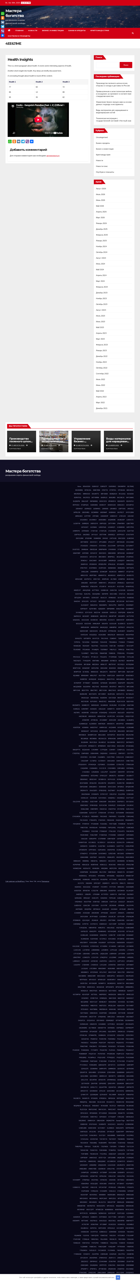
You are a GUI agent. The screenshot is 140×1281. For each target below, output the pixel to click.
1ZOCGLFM (121, 531)
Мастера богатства (22, 471)
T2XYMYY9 (103, 1139)
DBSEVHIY (93, 779)
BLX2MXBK (111, 742)
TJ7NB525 (121, 1146)
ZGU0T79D (130, 1261)
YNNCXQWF (102, 1247)
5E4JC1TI (104, 598)
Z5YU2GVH (84, 1258)
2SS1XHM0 (130, 542)
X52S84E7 (130, 1217)
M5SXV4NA (130, 968)
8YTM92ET (86, 683)
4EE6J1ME (78, 579)
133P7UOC (122, 508)
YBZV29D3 (121, 1239)
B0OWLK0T (85, 731)
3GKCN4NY (93, 560)
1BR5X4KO (78, 516)
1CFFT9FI (87, 516)
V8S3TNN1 (94, 1180)
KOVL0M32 (112, 939)
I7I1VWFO (104, 887)
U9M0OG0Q (92, 1161)
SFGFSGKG (93, 1124)
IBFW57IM (86, 890)
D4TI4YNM (130, 772)
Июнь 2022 (100, 385)
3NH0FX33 (84, 564)
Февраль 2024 (102, 287)
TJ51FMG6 (104, 1146)
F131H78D (121, 816)
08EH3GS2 (130, 490)
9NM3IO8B (111, 701)
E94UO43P (102, 801)
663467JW (130, 612)
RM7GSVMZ (93, 1109)
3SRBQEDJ (130, 564)
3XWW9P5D (94, 572)
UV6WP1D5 (85, 1172)
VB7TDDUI (120, 1180)
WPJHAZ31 (110, 1206)
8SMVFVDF (120, 675)
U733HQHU (130, 1158)
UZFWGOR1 (84, 1176)
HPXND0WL (111, 876)
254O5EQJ (111, 534)
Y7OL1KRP (130, 1235)
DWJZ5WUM (85, 794)
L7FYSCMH (77, 954)
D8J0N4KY (121, 776)
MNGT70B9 (81, 987)
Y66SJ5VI (112, 1235)
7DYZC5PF (130, 646)
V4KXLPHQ (121, 1176)
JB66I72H (130, 909)
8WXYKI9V (130, 679)
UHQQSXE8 (102, 1165)
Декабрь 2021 (101, 408)
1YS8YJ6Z (94, 531)
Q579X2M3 (130, 1068)
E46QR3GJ (111, 798)
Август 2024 (101, 258)
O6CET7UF (92, 1017)
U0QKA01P (112, 1154)
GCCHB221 (92, 842)
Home (79, 486)
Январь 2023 (101, 350)
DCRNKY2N (121, 779)
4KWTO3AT (93, 583)
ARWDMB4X (129, 724)
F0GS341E (103, 816)
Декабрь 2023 (101, 293)
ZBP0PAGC (93, 1261)
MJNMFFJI (102, 983)
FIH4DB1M (121, 824)
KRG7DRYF (84, 942)
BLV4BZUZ (102, 742)
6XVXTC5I (95, 638)
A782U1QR (93, 712)
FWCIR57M (130, 831)
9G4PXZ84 (111, 694)
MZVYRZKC (113, 991)
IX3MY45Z (96, 902)
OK (118, 1277)
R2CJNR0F (112, 1094)
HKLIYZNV (102, 872)
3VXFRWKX (93, 568)
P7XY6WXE (130, 1043)
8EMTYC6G (77, 668)
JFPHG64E (104, 913)
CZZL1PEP (104, 772)
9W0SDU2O (95, 705)
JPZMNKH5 (76, 920)
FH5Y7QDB (112, 824)
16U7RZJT (120, 512)
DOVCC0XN (112, 787)
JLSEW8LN (103, 916)
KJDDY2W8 (121, 935)
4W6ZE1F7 (77, 590)
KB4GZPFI (92, 931)
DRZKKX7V (84, 790)
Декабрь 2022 (101, 356)
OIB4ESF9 (93, 1024)
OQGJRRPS (112, 1031)
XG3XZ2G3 (112, 1224)
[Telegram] (2, 26)
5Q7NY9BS (93, 609)
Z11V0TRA (95, 1254)
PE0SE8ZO (112, 1046)
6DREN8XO (130, 620)
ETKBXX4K (102, 813)
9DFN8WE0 (121, 690)
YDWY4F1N (86, 1243)
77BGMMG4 (113, 642)
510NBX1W (104, 590)
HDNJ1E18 (85, 865)
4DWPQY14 (121, 575)
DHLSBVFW (102, 783)
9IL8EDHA (103, 698)
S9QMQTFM (110, 1120)
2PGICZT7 (111, 542)
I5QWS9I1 (78, 887)
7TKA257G (103, 657)
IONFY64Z (121, 894)
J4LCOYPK (130, 905)
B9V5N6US (82, 735)
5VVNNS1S (79, 612)
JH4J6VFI (113, 913)
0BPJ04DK (104, 494)
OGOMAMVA (129, 1020)
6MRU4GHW (85, 627)
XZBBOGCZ (103, 1232)
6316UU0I (105, 612)
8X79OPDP (77, 683)
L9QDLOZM (104, 954)
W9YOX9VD (84, 1198)
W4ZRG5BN (111, 1195)
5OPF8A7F (84, 609)
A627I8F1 (77, 712)
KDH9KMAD (102, 931)
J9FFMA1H (96, 909)
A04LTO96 (130, 705)
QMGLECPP (130, 1083)
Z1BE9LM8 (104, 1254)
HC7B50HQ (130, 861)
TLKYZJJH (130, 1146)
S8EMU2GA (130, 1117)
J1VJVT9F (104, 905)
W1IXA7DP (84, 1195)
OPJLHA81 (102, 1031)
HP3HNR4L (101, 876)
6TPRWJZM (112, 631)
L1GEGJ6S (77, 950)
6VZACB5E (102, 635)
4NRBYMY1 (102, 583)
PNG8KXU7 (130, 1050)
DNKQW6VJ (93, 787)
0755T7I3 (105, 490)
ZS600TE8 (120, 1269)
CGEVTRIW (111, 757)
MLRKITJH (120, 983)
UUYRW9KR (130, 1169)
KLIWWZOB (85, 939)
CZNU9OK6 (95, 772)
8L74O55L (86, 672)
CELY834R (92, 757)
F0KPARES (112, 816)
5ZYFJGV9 (88, 612)
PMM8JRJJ (120, 1050)
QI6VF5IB (94, 1083)
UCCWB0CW (111, 1161)
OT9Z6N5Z (130, 1031)
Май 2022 (100, 391)
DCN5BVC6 (102, 779)
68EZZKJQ (103, 616)
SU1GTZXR (84, 1135)
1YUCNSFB (112, 531)
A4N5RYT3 (110, 709)
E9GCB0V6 (112, 801)
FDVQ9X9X (76, 824)
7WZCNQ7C (77, 661)
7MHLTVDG (94, 653)
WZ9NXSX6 (102, 1213)
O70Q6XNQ (102, 1017)
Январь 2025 (101, 241)
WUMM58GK (109, 1209)
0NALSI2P (85, 501)
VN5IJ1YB (93, 1187)
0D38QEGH (113, 494)
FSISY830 (94, 831)
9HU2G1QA (85, 698)
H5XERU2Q (120, 857)
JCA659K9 (77, 913)
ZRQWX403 (112, 1269)
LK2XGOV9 (85, 961)
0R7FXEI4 (76, 505)
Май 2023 (100, 327)
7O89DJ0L (112, 653)
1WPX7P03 (130, 527)
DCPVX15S (111, 779)
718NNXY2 (121, 638)
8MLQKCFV (104, 672)
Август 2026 (101, 189)
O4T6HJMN (83, 1017)
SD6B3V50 (83, 1124)
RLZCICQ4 (83, 1109)
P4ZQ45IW (93, 1043)
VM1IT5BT (85, 1187)
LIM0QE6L (130, 957)
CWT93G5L (130, 768)
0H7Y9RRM (95, 497)
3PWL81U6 (111, 564)
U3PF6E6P (84, 1158)
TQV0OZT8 (121, 1150)
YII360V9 (122, 1243)
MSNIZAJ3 (84, 991)
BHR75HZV (130, 738)
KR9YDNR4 (130, 939)
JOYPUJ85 (120, 916)
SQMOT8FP (120, 1132)
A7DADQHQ (103, 712)
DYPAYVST (104, 794)
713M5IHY (113, 638)
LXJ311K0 (84, 968)
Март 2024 (100, 281)
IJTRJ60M (96, 894)
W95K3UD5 (130, 1195)
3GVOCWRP (103, 560)
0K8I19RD (112, 497)
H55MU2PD (111, 857)
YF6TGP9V (95, 1243)
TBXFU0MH (112, 1143)
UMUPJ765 (130, 1165)
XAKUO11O (103, 1221)
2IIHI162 (105, 538)
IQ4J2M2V (130, 894)
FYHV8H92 (112, 835)
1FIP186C (95, 516)
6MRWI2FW (94, 627)
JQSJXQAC (86, 920)
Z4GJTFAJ (121, 1254)
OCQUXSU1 (91, 1020)
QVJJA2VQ (120, 1091)
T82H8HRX (121, 1139)
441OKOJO (112, 572)
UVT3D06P (103, 1172)
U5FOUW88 (111, 1158)
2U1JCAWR (111, 546)
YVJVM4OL (111, 1250)
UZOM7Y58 (93, 1176)
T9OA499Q (93, 1143)
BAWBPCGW (92, 735)
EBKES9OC (84, 805)
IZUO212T (121, 902)
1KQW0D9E (112, 520)
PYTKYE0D (121, 1061)
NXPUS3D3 (121, 1009)
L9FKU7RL (95, 954)
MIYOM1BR (93, 983)
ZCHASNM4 (103, 1261)
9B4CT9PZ (93, 690)
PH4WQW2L (85, 1050)
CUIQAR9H (84, 768)
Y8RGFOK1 (94, 1239)
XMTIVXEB (102, 1228)
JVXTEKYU (94, 924)
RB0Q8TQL (83, 1102)
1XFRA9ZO (85, 531)
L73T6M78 (130, 950)
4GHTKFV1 (88, 579)
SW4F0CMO (121, 1135)
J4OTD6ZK (79, 909)
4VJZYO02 (120, 586)
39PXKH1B (121, 553)
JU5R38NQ (76, 924)
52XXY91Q (78, 594)
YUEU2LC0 (92, 1250)
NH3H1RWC (112, 1002)
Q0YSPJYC (112, 1065)
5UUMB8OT (130, 609)
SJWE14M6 (82, 1128)
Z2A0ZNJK (112, 1254)
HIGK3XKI (121, 868)
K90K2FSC (101, 928)
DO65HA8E (102, 787)
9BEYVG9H (103, 690)
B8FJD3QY (130, 731)
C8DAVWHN (94, 753)
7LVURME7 (85, 653)
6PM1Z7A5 (130, 627)
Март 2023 (100, 339)
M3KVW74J (120, 968)
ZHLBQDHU (94, 1265)
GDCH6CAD (111, 842)
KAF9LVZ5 (84, 931)
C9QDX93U (103, 753)
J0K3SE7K (130, 902)
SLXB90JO (110, 1128)
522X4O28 (130, 590)
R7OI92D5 (94, 1098)
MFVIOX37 (92, 979)
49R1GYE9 (84, 575)
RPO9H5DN (93, 1113)
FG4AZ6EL (103, 824)
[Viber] (2, 31)
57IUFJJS (122, 594)
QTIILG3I (102, 1091)
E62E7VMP (94, 801)
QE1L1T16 (84, 1080)
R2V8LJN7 (121, 1094)
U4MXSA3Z (93, 1158)
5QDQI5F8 (101, 609)
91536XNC (95, 683)
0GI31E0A (130, 494)
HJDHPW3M (84, 872)
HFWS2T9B (130, 865)
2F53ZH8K (88, 538)
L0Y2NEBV (130, 946)
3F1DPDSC (130, 557)
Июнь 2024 (100, 264)
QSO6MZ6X (94, 1091)
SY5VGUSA (84, 1139)
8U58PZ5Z (83, 679)
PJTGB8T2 (94, 1050)
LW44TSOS (121, 965)
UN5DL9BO (83, 1169)
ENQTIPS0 (112, 809)
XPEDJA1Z (111, 1228)
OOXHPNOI (84, 1031)
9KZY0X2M (84, 701)
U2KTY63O (130, 1154)
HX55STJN (95, 879)
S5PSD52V (103, 1117)
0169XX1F (95, 486)
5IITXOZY (93, 601)
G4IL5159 (84, 839)
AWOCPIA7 (94, 727)
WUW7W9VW (119, 1209)
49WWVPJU (102, 575)
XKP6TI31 (93, 1228)
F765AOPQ (93, 820)
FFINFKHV (85, 824)
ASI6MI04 (85, 727)
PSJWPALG (92, 1057)
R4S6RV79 (85, 1098)
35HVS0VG (102, 553)
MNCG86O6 (130, 983)
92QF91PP (121, 683)
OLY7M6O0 (92, 1028)
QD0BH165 (121, 1076)
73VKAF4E (103, 642)
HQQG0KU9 (120, 876)
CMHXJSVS (120, 761)
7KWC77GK (130, 649)
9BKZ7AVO (112, 690)
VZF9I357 (130, 1191)
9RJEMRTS (76, 705)
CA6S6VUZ (112, 753)
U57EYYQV (102, 1158)
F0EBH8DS (94, 816)
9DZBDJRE (83, 694)
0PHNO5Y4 (112, 501)
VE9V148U (103, 1183)
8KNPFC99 (77, 672)
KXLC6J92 (76, 946)
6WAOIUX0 (120, 635)
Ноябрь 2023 (101, 298)
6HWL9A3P (96, 623)
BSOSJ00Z (120, 746)
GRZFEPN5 (111, 850)
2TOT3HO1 (102, 546)
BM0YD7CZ (120, 742)
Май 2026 (100, 206)
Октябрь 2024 (101, 252)
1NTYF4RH (111, 523)
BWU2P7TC (76, 750)
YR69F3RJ (130, 1247)
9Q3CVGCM (121, 701)
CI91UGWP (84, 761)
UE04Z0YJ (130, 1161)
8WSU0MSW (120, 679)
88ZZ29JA (95, 664)
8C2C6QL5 (121, 664)
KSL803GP (102, 942)
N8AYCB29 (112, 998)
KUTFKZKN (111, 942)
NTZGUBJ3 (84, 1009)
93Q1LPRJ (130, 683)
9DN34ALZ (130, 690)
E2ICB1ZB (93, 798)
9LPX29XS (93, 701)
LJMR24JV (76, 961)
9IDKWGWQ (95, 698)
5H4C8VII (77, 601)
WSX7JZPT (90, 1209)
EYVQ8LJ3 (85, 816)
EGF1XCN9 (103, 805)
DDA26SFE (130, 779)
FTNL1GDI (112, 831)
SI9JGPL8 (120, 1124)
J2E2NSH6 (112, 905)
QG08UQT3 (121, 1080)
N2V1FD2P (85, 994)
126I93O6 (105, 508)
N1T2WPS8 (76, 994)
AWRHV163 (103, 727)
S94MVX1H (91, 1120)
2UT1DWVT (130, 546)
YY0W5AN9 (77, 1254)
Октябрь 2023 (101, 304)
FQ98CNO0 (130, 827)
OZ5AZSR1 (120, 1035)
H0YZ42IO (120, 853)
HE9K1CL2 (103, 865)
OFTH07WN (119, 1020)
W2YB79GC (93, 1195)
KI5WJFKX (103, 935)
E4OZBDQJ (121, 798)
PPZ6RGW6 (111, 1054)
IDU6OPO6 (112, 890)
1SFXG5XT (84, 527)
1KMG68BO (102, 520)
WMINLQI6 (120, 1202)
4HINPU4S (105, 579)
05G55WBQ (79, 490)
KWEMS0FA (121, 942)
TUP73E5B (130, 1150)
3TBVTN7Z (83, 568)
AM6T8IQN (101, 724)
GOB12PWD (130, 846)
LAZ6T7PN (130, 954)
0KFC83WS (130, 497)
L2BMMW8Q (95, 950)
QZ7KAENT (103, 1094)
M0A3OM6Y (102, 968)
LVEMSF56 (112, 965)
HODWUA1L (83, 876)
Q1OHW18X (121, 1065)
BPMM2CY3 (92, 746)
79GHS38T (85, 646)
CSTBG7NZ (120, 764)
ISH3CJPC (95, 898)
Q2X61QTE (84, 1068)
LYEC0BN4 (93, 968)
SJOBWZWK (129, 1124)
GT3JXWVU (130, 850)
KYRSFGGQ (94, 946)
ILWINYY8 (113, 894)
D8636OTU (112, 776)
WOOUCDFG (101, 1206)
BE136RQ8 (84, 738)
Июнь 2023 (100, 322)
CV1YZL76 (102, 768)
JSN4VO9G (120, 920)
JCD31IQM (86, 913)
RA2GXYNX (130, 1098)
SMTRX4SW (130, 1128)
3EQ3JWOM (121, 557)
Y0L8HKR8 (77, 1235)
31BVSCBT (130, 549)
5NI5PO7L (121, 605)
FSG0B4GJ (86, 831)
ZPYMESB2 (102, 1269)
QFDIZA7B (101, 1080)
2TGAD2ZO (84, 546)
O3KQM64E (112, 1013)
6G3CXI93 (87, 623)
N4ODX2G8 (112, 994)
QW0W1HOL (130, 1091)
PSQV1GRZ (101, 1057)
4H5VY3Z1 (96, 579)
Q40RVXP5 (103, 1068)
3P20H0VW (93, 564)
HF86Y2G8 (120, 865)
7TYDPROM (112, 657)
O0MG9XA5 (93, 1013)
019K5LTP (103, 486)
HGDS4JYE (87, 868)
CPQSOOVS (82, 764)
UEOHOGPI (84, 1165)
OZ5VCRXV (130, 1035)
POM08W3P (83, 1054)
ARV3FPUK (120, 724)
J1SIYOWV (95, 905)
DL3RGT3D (120, 783)
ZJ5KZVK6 (111, 1265)
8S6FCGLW (111, 675)
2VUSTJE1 (76, 549)
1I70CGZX (122, 516)
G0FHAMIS (130, 835)
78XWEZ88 (77, 646)
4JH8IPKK (121, 579)
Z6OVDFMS (93, 1258)
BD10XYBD (120, 735)
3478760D (85, 553)
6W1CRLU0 (111, 635)
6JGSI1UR (112, 623)
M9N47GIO (130, 972)
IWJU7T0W (87, 902)
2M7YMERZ (84, 542)
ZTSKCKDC (83, 1272)
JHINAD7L (121, 913)
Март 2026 (100, 217)
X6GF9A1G (93, 1221)
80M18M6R (104, 661)
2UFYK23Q (120, 546)
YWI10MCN (120, 1250)
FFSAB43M (94, 824)
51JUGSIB (121, 590)
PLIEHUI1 (112, 1050)
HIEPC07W (113, 868)
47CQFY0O (130, 572)
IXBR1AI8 (104, 902)
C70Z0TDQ (76, 753)
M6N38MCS (85, 972)
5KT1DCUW (120, 601)
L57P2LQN (113, 950)
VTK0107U (130, 1187)
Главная (19, 31)
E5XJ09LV (85, 801)
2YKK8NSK (112, 549)
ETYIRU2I (111, 813)
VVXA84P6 (103, 1191)
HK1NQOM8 (94, 872)
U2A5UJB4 (121, 1154)
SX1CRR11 (130, 1135)
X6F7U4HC (84, 1221)
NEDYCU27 (93, 1002)
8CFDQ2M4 (130, 664)
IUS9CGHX (130, 898)
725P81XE (130, 638)
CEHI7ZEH (83, 757)
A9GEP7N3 (130, 712)
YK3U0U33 (130, 1243)
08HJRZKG (77, 494)
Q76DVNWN (111, 1072)
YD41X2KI (130, 1239)
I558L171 (122, 883)
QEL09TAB (93, 1080)
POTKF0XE (101, 1054)
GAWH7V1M (83, 842)
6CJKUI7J (111, 620)
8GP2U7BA (95, 668)
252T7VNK (102, 534)
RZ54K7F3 (121, 1113)
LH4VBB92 (121, 957)
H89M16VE (77, 861)
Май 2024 (100, 270)
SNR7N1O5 (84, 1132)
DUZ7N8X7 (111, 790)
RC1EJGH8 (101, 1102)
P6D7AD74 (111, 1043)
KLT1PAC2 (103, 939)
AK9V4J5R (112, 720)
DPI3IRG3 (120, 787)
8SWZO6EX (130, 675)
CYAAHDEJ (86, 772)
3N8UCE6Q (130, 560)
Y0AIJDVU (130, 1232)
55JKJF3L (87, 594)
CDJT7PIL (130, 753)
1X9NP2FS (76, 531)
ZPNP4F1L (93, 1269)
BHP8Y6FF (121, 738)
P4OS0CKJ (84, 1043)
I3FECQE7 (97, 883)
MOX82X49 (100, 987)
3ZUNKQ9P (103, 572)
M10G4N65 (111, 968)
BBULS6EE (102, 735)
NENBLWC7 (103, 1002)
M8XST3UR (112, 972)
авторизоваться (52, 156)
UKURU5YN (121, 1165)
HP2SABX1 (92, 876)
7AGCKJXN (104, 646)
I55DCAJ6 (130, 883)
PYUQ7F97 (130, 1061)
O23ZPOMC (103, 1013)
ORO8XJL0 (121, 1031)
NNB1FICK (93, 1005)
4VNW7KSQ (130, 586)
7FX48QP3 (95, 649)
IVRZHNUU (78, 902)
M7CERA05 (94, 972)
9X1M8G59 (104, 705)
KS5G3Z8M (93, 942)
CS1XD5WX (111, 764)
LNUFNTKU (103, 961)
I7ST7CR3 (112, 887)
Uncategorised (102, 137)
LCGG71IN (94, 957)
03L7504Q (130, 486)
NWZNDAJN (103, 1009)
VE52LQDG (94, 1183)
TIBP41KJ (87, 1146)
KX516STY (130, 942)
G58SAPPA (92, 839)
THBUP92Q (78, 1146)
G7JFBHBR (102, 839)
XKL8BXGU (84, 1228)
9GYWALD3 (130, 694)
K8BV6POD (92, 928)
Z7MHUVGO (103, 1258)
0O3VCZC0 (103, 501)
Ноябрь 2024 (101, 246)
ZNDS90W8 (130, 1265)
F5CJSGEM (84, 820)
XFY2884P (103, 1224)
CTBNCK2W (130, 764)
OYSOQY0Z (111, 1035)
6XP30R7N (87, 638)
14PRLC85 (76, 512)
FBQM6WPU (129, 820)
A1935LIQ (76, 709)
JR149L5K (95, 920)
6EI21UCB (79, 623)
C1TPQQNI (103, 750)
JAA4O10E (105, 909)
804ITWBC (95, 661)
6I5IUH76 (105, 623)
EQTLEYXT (93, 813)
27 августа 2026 (18, 445)
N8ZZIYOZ (121, 998)
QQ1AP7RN (103, 1087)
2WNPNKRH (103, 549)
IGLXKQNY (130, 890)
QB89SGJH (103, 1076)
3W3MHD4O (112, 568)
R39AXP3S (130, 1094)
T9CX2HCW (84, 1143)
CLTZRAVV (101, 761)
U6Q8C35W (121, 1158)
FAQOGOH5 (120, 820)
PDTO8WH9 (102, 1046)
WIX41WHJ (130, 1198)
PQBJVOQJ (130, 1054)
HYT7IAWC (113, 879)
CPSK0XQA (92, 764)
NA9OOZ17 (130, 998)
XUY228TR (120, 1228)
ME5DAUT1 (120, 976)
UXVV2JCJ (130, 1172)
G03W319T (121, 835)
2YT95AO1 (121, 549)
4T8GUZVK (94, 586)
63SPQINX (121, 612)
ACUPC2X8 (111, 716)
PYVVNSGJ (84, 1065)
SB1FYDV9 (130, 1120)
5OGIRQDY (130, 605)
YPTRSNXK (121, 1247)
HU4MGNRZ (77, 879)
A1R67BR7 (84, 709)
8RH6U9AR (84, 675)
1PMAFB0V (121, 523)
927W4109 (104, 683)
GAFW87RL (121, 839)
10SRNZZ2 (87, 508)
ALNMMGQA (83, 724)
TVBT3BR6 (84, 1154)
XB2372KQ (112, 1221)
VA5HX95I (112, 1180)
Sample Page (120, 1120)
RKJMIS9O (130, 1106)
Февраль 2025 (102, 235)
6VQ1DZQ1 (93, 635)
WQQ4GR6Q (120, 1206)
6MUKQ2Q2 (104, 627)
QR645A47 (121, 1087)
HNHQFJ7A (121, 872)
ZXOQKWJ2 (130, 1272)
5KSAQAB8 (111, 601)
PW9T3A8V (93, 1061)
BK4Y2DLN (93, 742)
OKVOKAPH (130, 1024)
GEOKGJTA (120, 842)
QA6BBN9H (120, 1072)
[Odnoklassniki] (2, 18)
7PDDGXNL (121, 653)
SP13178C (92, 1132)
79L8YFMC (94, 646)
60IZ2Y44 (97, 612)
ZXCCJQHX (120, 1272)
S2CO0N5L (130, 1113)
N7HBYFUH (94, 998)
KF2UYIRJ (121, 931)
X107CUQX (121, 1213)
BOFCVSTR (83, 746)
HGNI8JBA (95, 868)
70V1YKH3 (104, 638)
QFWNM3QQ (111, 1080)
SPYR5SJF (110, 1132)
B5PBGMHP (104, 731)
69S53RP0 (121, 616)
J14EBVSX (77, 905)
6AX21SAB (85, 620)
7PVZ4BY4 (85, 657)
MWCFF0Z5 (93, 991)
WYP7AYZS (84, 1213)
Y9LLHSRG (104, 1239)
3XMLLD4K (84, 572)
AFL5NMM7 (103, 720)
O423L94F (130, 1013)
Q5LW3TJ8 (83, 1072)
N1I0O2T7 (130, 991)
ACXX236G (120, 716)
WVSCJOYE (130, 1209)
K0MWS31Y (103, 924)
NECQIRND (84, 1002)
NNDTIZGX (102, 1005)
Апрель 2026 (101, 212)
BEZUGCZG (102, 738)
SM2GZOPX (120, 1128)
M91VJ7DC (121, 972)
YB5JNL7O (112, 1239)
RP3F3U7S (130, 1109)
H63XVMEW (130, 857)
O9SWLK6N (120, 1017)
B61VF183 (112, 731)
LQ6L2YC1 (112, 961)
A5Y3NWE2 (130, 709)
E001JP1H (113, 794)
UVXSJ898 (112, 1172)
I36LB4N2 (89, 883)
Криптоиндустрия (99, 31)
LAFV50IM (121, 954)
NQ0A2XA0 (121, 1005)
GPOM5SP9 (83, 850)
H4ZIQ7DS (102, 857)
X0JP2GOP (112, 1213)
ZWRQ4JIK (111, 1272)
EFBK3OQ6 (93, 805)
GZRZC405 (112, 853)
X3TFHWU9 (103, 1217)
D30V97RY (121, 772)
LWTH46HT (130, 965)
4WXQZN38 (86, 590)
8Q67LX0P (130, 672)
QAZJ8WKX (94, 1076)
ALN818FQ (130, 720)
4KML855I (84, 583)
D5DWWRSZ (85, 776)
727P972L (77, 642)
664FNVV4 (77, 616)
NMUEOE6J (85, 1005)
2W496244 (84, 549)
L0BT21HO (121, 946)
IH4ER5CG (79, 894)
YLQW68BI (84, 1247)
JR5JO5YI (103, 920)
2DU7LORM (79, 538)
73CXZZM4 (85, 642)
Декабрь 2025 (101, 229)
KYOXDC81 (85, 946)
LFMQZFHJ (103, 957)
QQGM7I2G (112, 1087)
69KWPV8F (112, 616)
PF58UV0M (130, 1046)
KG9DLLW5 (84, 935)
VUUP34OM (85, 1191)
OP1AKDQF (93, 1031)
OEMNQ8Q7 (110, 1020)
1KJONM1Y (93, 520)
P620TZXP (102, 1043)
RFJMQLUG (86, 1106)
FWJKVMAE (84, 835)
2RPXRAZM (120, 542)
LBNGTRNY (77, 957)
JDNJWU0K (95, 913)
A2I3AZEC (93, 709)
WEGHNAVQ (93, 1198)
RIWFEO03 (121, 1106)
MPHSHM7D (110, 987)
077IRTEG (112, 490)
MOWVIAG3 (91, 987)
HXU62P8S (104, 879)
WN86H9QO (130, 1202)
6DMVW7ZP (120, 620)
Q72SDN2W (101, 1072)
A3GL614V (102, 709)
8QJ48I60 (76, 675)
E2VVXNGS (102, 798)
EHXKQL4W (121, 805)
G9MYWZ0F (111, 839)
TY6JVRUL (103, 1154)
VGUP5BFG (130, 1183)
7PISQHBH (130, 653)
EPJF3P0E (120, 809)
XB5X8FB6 (120, 1221)
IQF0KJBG (78, 898)
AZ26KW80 (130, 727)
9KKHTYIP (120, 698)
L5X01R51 (122, 950)
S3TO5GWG (84, 1117)
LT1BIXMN (85, 965)
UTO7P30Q (120, 1169)
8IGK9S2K (112, 668)
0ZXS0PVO (130, 505)
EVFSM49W (120, 813)
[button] (133, 33)
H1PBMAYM (130, 853)
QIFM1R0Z (102, 1083)
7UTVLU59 (130, 657)
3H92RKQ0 (112, 560)
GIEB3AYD (83, 846)
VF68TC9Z (111, 1183)
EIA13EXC (130, 805)
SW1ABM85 (111, 1135)
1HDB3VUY (113, 516)
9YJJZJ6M (121, 705)
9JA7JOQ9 (112, 698)
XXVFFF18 (94, 1232)
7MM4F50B (103, 653)
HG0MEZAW (77, 868)
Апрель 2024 (101, 275)
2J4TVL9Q (113, 538)
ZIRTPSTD (102, 1265)
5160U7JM (113, 590)
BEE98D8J (93, 738)
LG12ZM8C (112, 957)
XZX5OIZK (121, 1232)
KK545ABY (130, 935)
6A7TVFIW (130, 616)
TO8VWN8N (103, 1150)
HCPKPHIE (76, 865)
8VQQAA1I (101, 679)
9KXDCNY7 (130, 698)
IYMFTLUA (113, 902)
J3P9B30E (121, 905)
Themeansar (45, 881)
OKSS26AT (120, 1024)
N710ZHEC (85, 998)
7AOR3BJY (121, 646)
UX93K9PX (121, 1172)
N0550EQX (121, 991)
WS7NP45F (81, 1209)
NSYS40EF (130, 1005)
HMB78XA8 (112, 872)
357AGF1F (93, 553)
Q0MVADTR (102, 1065)
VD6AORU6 (85, 1183)
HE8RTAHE (94, 865)
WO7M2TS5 (91, 1206)
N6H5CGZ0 (130, 994)
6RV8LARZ (103, 631)
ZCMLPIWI (112, 1261)
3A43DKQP (130, 553)
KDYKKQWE (112, 931)
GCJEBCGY (101, 842)
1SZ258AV (93, 527)
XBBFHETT (130, 1221)
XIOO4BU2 (130, 1224)
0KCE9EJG (120, 497)
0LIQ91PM (76, 501)
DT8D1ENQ (102, 790)
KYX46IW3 (112, 946)
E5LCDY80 (76, 801)
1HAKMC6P (104, 516)
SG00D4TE (102, 1124)
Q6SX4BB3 (92, 1072)
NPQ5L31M (112, 1005)
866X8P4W (130, 661)
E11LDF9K (121, 794)
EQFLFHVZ (130, 809)
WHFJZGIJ (112, 1198)
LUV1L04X (103, 965)
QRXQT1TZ (84, 1091)
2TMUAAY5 (93, 546)
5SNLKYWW (120, 609)
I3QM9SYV (106, 883)
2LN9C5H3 (130, 538)
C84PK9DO (85, 753)
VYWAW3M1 (121, 1191)
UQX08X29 (101, 1169)
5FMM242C (112, 598)
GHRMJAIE (130, 842)
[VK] (2, 22)
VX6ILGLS (112, 1191)
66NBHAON (94, 616)
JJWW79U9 (130, 913)
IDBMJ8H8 (103, 890)
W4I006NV (102, 1195)
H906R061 (85, 861)
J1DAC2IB (86, 905)
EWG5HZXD (130, 813)
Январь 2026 (101, 223)
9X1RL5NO (113, 705)
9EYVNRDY (102, 694)
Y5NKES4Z (104, 1235)
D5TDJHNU (94, 776)
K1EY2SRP (112, 924)
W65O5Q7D (121, 1195)
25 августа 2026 (50, 445)
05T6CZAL (88, 490)
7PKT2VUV (76, 657)
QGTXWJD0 (85, 1083)
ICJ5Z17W (94, 890)
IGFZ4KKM (121, 890)
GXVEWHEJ (103, 853)
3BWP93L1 (111, 557)
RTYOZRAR (103, 1113)
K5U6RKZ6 (130, 924)
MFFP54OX (83, 979)
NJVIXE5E (121, 1002)
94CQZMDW (77, 687)
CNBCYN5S (130, 761)
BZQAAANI (86, 750)
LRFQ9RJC (130, 961)
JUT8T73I (85, 924)
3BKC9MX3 (102, 557)
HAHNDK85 (121, 861)
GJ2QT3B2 (101, 846)
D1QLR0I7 (113, 772)
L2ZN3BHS (104, 950)
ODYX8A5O (100, 1020)
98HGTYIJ (121, 687)
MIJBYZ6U (83, 983)
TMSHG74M (84, 1150)
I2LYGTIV (81, 883)
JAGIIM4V (114, 909)
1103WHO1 (96, 508)
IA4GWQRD (130, 887)
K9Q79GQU (120, 928)
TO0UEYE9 (93, 1150)
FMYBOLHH (93, 827)
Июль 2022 (100, 379)
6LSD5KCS (121, 623)
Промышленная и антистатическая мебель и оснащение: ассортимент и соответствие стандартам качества (114, 94)
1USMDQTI (111, 527)
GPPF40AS (92, 850)
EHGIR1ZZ (111, 805)
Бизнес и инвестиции (53, 31)
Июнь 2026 (100, 200)
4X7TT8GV (95, 590)
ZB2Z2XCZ (84, 1261)
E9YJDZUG (130, 801)
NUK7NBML (94, 1009)
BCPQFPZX (111, 735)
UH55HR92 (92, 1165)
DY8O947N (95, 794)
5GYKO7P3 (121, 598)
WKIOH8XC (83, 1202)
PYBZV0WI (103, 1061)
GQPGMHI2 (102, 850)
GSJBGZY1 (120, 850)
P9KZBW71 (93, 1046)
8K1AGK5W (130, 668)
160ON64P (103, 512)
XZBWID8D (112, 1232)
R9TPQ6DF (120, 1098)
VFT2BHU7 (120, 1183)
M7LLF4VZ (103, 972)
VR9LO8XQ (121, 1187)
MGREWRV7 (111, 979)
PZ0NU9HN (93, 1065)
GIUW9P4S (92, 846)
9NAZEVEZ (102, 701)
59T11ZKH (77, 598)
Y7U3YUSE (76, 1239)
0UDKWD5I (94, 505)
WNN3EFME (81, 1206)
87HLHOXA (78, 664)
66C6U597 (85, 616)
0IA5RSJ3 (104, 497)
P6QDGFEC (120, 1043)
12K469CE (113, 508)
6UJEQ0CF (121, 631)
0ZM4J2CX (120, 505)
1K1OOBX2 (84, 520)
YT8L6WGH (83, 1250)
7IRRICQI (121, 649)
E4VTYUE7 (130, 798)
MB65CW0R (91, 976)
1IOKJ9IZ (131, 516)
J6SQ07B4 (87, 909)
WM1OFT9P (111, 1202)
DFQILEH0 (93, 783)
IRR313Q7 (86, 898)
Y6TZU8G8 (121, 1235)
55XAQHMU (96, 594)
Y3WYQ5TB (94, 1235)
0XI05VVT (102, 505)
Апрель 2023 (101, 333)
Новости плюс (102, 166)
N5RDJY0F (121, 994)
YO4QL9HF (112, 1247)
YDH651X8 (76, 1243)
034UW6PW (121, 486)
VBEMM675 (130, 1180)
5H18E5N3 (130, 598)
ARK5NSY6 (110, 724)
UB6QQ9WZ (101, 1161)
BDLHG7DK (130, 735)
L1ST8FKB (86, 950)
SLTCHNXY (101, 1128)
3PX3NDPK (120, 564)
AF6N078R (85, 720)
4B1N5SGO (111, 575)
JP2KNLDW (130, 916)
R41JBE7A (77, 1098)
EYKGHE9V (76, 816)
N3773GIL (94, 994)
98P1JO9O (130, 687)
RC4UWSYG (111, 1102)
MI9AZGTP (121, 979)
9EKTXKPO (93, 694)
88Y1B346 (87, 664)
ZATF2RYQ (130, 1258)
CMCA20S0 (111, 761)
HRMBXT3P (130, 876)
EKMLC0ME (85, 809)
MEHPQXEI (130, 976)
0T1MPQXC (85, 505)
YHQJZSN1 (113, 1243)
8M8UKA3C (94, 672)
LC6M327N (86, 957)
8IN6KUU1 (121, 668)
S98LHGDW (100, 1120)
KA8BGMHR (130, 928)
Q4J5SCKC (121, 1068)
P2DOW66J (111, 1039)
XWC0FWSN (129, 1228)
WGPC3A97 (103, 1198)
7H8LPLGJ (112, 649)
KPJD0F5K (120, 939)
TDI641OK (130, 1143)
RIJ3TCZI (113, 1106)
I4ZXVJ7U (114, 883)
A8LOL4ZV (121, 712)
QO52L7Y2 (93, 1087)
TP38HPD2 (112, 1150)
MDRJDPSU (111, 976)
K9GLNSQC (111, 928)
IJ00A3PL (88, 894)
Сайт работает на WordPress (15, 881)
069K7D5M (96, 490)
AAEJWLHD (83, 716)
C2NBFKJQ (121, 750)
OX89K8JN (102, 1035)
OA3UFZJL (81, 1020)
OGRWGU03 (84, 1024)
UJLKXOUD (111, 1165)
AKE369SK (121, 720)
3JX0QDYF (121, 560)
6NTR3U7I (121, 627)
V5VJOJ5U (130, 1176)
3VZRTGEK (102, 568)
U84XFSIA (83, 1161)
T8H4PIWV (130, 1139)
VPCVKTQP (103, 1187)
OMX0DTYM (102, 1028)
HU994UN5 (86, 879)
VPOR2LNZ (112, 1187)
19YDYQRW (130, 512)
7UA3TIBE (121, 657)
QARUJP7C (130, 1072)
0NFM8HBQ (94, 501)
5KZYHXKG (130, 601)
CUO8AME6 (93, 768)
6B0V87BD (103, 620)
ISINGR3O (103, 898)
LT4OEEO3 (94, 965)
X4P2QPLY (121, 1217)
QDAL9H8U (130, 1076)
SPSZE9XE (101, 1132)
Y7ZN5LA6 (85, 1239)
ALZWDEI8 (92, 724)
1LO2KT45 (76, 523)
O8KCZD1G (111, 1017)
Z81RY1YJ (112, 1258)
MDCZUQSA (101, 976)
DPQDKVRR (130, 787)
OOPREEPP (130, 1028)
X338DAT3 (93, 1217)
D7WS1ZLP (103, 776)
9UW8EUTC (85, 705)
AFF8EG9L (94, 720)
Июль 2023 (100, 316)
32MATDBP (76, 553)
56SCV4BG (113, 594)
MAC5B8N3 (82, 976)
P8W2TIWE (84, 1046)
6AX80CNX (94, 620)
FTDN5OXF (103, 831)
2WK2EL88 (93, 549)
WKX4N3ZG (93, 1202)
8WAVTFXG (111, 679)
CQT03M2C (101, 764)
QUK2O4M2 (111, 1091)
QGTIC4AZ (130, 1080)
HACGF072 (111, 861)
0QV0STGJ (130, 501)
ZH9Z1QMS (84, 1265)
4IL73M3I (113, 579)
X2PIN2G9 (85, 1217)
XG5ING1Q (121, 1224)
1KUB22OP (121, 520)
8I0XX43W (104, 668)
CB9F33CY (121, 753)
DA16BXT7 (130, 776)
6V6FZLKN (84, 635)
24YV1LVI (94, 534)
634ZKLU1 (113, 612)
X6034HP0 (76, 1221)
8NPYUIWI (121, 672)
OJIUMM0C (102, 1024)
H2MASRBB (84, 857)
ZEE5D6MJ (121, 1261)
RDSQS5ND (130, 1102)
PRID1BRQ (82, 1057)
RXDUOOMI (112, 1113)
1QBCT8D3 (130, 523)
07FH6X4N (121, 490)
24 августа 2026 (82, 445)
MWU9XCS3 (103, 991)
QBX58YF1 (112, 1076)
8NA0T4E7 (112, 672)
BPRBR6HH (102, 746)
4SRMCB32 (84, 586)
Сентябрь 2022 (102, 374)
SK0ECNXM (92, 1128)
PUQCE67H (120, 1057)
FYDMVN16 (103, 835)
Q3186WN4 (93, 1068)
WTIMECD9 (99, 1209)
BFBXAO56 (112, 738)
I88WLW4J (120, 887)
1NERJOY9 (94, 523)
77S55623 (121, 642)
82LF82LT (122, 661)
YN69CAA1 (92, 1247)
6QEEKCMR (84, 631)
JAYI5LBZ (122, 909)
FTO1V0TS (121, 831)
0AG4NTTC (95, 494)
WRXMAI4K (130, 1206)
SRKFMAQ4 (130, 1132)
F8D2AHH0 (110, 820)
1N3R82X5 (85, 523)
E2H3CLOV (84, 798)
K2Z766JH (121, 924)
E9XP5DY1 (120, 801)
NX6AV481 (112, 1009)
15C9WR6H (94, 512)
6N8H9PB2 (112, 627)
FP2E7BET (121, 827)
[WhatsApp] (2, 13)
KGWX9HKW (94, 935)
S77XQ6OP (112, 1117)
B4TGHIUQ (94, 731)
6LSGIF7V (130, 623)
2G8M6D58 (97, 538)
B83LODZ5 (121, 731)
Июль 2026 (100, 194)
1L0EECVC (130, 520)
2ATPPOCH (120, 534)
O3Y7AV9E (121, 1013)
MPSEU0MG (120, 987)
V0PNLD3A (102, 1176)
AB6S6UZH (92, 716)
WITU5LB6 (121, 1198)
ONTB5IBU (111, 1028)
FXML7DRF (94, 835)
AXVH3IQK (121, 727)
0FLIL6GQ (122, 494)
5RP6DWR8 (110, 609)
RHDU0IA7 (95, 1106)
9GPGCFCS (120, 694)
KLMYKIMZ (94, 939)
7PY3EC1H (94, 657)
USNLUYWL (111, 1169)
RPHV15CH (84, 1113)
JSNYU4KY (130, 920)
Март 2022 (100, 402)
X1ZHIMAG (130, 1213)
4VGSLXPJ (111, 586)
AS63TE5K (76, 727)
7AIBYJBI (112, 646)
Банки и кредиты (77, 31)
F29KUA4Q (130, 816)
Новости (32, 31)
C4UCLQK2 (130, 750)
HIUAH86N (130, 868)
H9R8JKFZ (102, 861)
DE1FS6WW (84, 783)
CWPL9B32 (121, 768)
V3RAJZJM (112, 1176)
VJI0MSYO (76, 1187)
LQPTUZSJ (121, 961)
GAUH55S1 (130, 839)
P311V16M (120, 1039)
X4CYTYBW (112, 1217)
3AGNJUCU (84, 557)
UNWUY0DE (92, 1169)
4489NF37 (121, 572)
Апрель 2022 (101, 397)
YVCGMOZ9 (102, 1250)
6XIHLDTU (78, 638)
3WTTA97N (130, 568)
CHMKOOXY (129, 757)
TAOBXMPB (103, 1143)
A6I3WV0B (85, 712)
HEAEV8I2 (112, 865)
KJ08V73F (112, 935)
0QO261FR (121, 501)
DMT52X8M (84, 787)
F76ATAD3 (101, 820)
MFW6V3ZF (102, 979)
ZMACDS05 (120, 1265)
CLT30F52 (93, 761)
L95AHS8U (86, 954)
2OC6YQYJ (93, 542)
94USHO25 (104, 687)
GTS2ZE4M (93, 853)
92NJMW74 (112, 683)
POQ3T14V (92, 1054)
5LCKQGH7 (84, 605)
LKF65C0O (94, 961)
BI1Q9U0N (84, 742)
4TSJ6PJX (102, 586)
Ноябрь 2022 (101, 362)
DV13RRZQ (120, 790)
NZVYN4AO (84, 1013)
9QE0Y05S (130, 701)
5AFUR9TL (86, 598)
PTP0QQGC (111, 1057)
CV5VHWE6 (112, 768)
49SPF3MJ (93, 575)
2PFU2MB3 (102, 542)
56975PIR (105, 594)
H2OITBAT (93, 857)
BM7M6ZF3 (130, 742)
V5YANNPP (76, 1180)
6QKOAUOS (94, 631)
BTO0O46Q (130, 746)
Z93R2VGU (121, 1258)
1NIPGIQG (103, 523)
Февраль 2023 (102, 345)
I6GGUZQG (86, 887)
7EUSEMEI (77, 649)
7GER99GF (104, 649)
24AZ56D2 (86, 534)
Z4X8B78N (130, 1254)
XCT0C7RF (85, 1224)
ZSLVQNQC (130, 1269)
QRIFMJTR (130, 1087)
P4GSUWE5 (130, 1039)
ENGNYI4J (103, 809)
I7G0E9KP (95, 887)
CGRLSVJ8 (120, 757)
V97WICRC (103, 1180)
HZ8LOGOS (122, 879)
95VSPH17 (112, 687)
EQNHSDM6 (84, 813)
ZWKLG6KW (102, 1272)
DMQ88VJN (130, 783)
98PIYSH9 (76, 690)
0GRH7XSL (77, 497)
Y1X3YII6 (86, 1235)
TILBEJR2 (96, 1146)
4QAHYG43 (130, 583)
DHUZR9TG (111, 783)
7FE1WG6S (86, 649)
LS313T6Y (77, 965)
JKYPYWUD (94, 916)
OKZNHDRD (83, 1028)
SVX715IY (102, 1135)
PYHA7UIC (111, 1061)
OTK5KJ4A (83, 1035)
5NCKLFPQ (112, 605)
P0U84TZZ (94, 1039)
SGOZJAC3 (111, 1124)
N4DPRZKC (103, 994)
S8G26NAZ (82, 1120)
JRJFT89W (111, 920)
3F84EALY (84, 560)
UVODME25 (94, 1172)
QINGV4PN (111, 1083)
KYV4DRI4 (103, 946)
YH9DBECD (104, 1243)
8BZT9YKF (112, 664)
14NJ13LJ (130, 508)
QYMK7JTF (84, 1094)
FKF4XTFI (130, 824)
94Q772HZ (95, 687)
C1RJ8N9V (94, 750)
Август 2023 (101, 310)
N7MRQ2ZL (103, 998)
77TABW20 (130, 642)
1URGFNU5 (102, 527)
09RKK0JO (86, 494)
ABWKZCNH (101, 716)
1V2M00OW (121, 527)
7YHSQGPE (87, 661)
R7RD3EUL (103, 1098)
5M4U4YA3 (93, 605)
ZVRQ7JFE (92, 1272)
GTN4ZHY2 (84, 853)
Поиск (98, 57)
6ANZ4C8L (76, 620)
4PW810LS (120, 583)
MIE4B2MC (130, 979)
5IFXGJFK (85, 601)
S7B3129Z (120, 1117)
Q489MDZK (112, 1068)
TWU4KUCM (94, 1154)
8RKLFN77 (93, 675)
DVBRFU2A (130, 790)
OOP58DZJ (120, 1028)
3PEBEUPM (102, 564)
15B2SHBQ (85, 512)
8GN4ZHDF (86, 668)
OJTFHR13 (111, 1024)
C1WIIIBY (112, 750)
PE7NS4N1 (121, 1046)
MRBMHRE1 (130, 987)
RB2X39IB (92, 1102)
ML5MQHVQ (111, 983)
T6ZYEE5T (112, 1139)
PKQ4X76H (103, 1050)
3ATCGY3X (93, 557)
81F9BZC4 (113, 661)
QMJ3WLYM (85, 1087)
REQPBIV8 (77, 1106)
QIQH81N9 (120, 1083)
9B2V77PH (85, 690)
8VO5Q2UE (92, 679)
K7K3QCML (83, 928)
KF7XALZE (130, 931)
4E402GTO (130, 575)
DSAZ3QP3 (93, 790)
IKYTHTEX (104, 894)
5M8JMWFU (103, 605)
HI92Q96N (104, 868)
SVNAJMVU (93, 1135)
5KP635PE (102, 601)
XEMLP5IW (94, 1224)
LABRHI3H (112, 954)
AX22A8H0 (112, 727)
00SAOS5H (86, 486)
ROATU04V (121, 1109)
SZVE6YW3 (94, 1139)
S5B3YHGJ (94, 1117)
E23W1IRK (130, 794)
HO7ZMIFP (130, 872)
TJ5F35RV (113, 1146)
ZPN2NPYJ (84, 1269)
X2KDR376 (76, 1217)
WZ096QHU (93, 1213)
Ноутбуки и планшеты (19, 36)
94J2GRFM (86, 687)
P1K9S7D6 (102, 1039)
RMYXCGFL (102, 1109)
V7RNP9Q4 (85, 1180)
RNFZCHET (112, 1109)
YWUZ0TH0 (130, 1250)
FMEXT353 (84, 827)
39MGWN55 (112, 553)
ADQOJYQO (130, 716)
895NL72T (104, 664)
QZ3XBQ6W (94, 1094)
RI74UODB (104, 1106)
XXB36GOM (85, 1232)
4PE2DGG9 (112, 583)
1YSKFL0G (103, 531)
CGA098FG (101, 757)
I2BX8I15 (131, 879)
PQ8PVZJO (120, 1054)
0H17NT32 (86, 497)
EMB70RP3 (94, 809)
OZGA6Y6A (85, 1039)
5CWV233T (95, 598)
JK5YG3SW (84, 916)
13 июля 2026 (113, 445)
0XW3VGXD (112, 505)
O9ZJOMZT (130, 1017)
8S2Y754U (102, 675)
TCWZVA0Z (121, 1143)
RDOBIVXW (120, 1102)
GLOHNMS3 (111, 846)
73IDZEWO (94, 642)
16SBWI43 (112, 512)
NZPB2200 (130, 1009)
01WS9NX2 (112, 486)
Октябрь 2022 (101, 368)
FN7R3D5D (102, 827)
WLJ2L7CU (102, 1202)
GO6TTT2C (120, 846)
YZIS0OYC (86, 1254)
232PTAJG (77, 534)
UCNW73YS (121, 1161)
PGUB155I (76, 1050)
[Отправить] (2, 35)
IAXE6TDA (77, 890)
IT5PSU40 (112, 898)
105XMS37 (79, 508)
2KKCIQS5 (121, 538)
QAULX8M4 (84, 1076)
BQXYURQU (111, 746)
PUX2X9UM (130, 1057)
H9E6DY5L (94, 861)
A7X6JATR (112, 712)
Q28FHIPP (130, 1065)
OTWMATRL (93, 1035)
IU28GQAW (121, 898)
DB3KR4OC (84, 779)
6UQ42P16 (130, 631)
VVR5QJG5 (94, 1191)
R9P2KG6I (111, 1098)
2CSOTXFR (130, 534)
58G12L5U (130, 594)
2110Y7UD (130, 531)
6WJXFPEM (130, 635)
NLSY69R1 (130, 1002)
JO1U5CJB (112, 916)
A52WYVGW (120, 709)
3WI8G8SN (121, 568)
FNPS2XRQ (112, 827)
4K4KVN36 (130, 579)
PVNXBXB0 (84, 1061)
